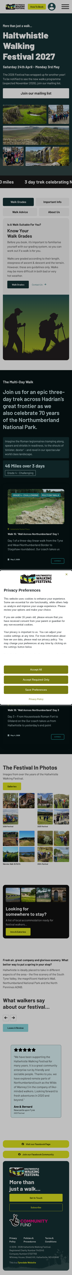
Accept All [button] (36, 669)
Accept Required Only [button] (36, 679)
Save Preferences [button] (36, 689)
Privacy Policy (36, 699)
